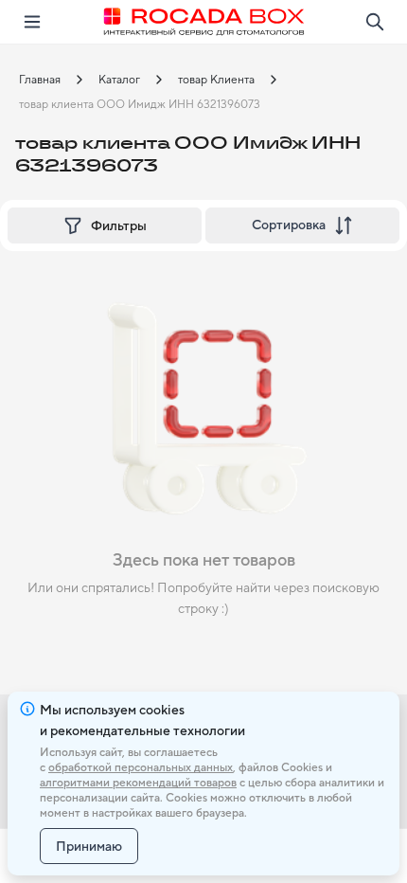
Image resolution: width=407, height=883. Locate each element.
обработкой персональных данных (140, 767)
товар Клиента (216, 79)
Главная (40, 79)
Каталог (119, 79)
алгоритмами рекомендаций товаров (138, 782)
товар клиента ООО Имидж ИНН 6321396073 (139, 104)
